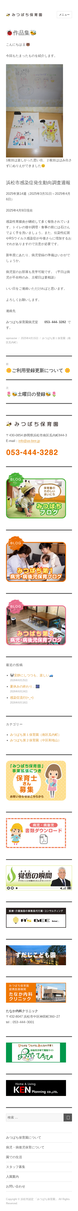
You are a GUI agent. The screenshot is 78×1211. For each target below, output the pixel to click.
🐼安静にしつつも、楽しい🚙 (31, 675)
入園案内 (12, 1176)
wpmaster (11, 338)
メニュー (64, 14)
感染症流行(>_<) (21, 697)
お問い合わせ (15, 1186)
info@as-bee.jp (29, 441)
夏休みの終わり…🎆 (25, 686)
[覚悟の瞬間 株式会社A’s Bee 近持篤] (39, 878)
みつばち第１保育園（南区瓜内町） (35, 734)
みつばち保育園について (23, 1137)
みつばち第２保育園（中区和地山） (35, 740)
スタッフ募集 (15, 1167)
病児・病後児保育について (25, 1147)
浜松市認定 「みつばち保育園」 (40, 1199)
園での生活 (14, 1157)
